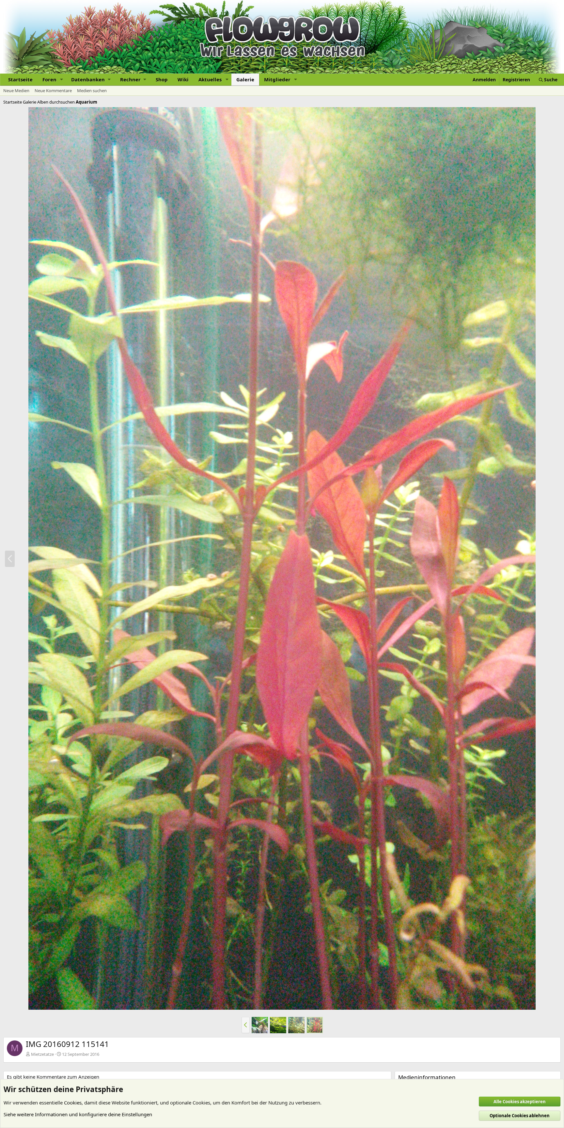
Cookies (73, 1102)
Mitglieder (277, 79)
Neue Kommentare (53, 90)
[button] (61, 80)
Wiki (183, 79)
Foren (49, 79)
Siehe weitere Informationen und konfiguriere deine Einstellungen (78, 1114)
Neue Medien (16, 90)
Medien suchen (92, 90)
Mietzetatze (42, 1054)
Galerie (245, 79)
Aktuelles (210, 79)
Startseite (20, 79)
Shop (162, 79)
